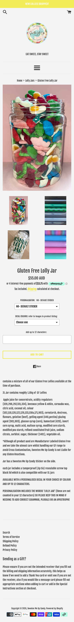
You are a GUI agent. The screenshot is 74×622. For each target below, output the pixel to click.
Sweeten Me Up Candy (36, 608)
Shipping (32, 288)
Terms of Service (11, 537)
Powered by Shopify (54, 608)
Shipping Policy (10, 541)
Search (6, 532)
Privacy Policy (10, 550)
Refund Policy (10, 545)
